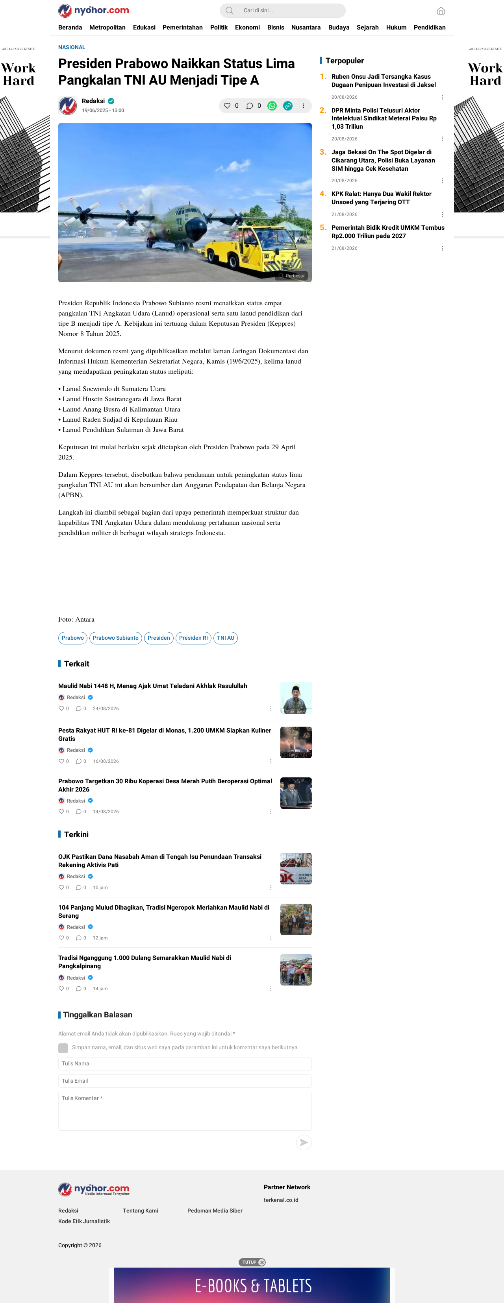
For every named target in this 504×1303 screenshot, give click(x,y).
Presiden (159, 638)
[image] (296, 698)
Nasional (71, 47)
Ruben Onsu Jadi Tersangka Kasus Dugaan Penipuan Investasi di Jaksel (384, 81)
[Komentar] (249, 106)
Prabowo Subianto (116, 638)
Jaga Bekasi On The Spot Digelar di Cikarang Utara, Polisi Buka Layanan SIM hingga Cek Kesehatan (383, 160)
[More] (303, 106)
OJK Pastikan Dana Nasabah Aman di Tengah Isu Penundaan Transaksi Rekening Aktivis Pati (159, 861)
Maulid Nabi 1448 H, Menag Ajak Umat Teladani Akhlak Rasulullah (152, 686)
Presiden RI (193, 638)
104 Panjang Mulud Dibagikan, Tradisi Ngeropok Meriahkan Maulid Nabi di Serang (163, 912)
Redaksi (93, 101)
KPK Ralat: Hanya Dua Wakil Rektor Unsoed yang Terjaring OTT (382, 198)
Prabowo (73, 638)
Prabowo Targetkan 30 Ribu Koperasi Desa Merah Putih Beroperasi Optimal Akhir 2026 (165, 785)
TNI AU (225, 638)
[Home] (441, 10)
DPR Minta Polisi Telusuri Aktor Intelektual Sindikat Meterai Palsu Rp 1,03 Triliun (384, 119)
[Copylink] (288, 106)
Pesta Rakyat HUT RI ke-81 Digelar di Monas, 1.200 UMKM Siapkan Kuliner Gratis (164, 735)
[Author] (68, 106)
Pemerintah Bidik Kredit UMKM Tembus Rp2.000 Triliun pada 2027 (388, 232)
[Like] (227, 106)
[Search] (229, 10)
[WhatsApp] (272, 106)
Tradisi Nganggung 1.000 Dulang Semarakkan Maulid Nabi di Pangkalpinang (144, 962)
